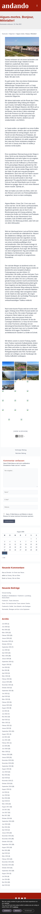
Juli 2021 (4, 737)
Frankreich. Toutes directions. (10, 600)
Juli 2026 (4, 624)
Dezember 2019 (6, 760)
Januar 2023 (5, 705)
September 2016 (6, 821)
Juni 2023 (5, 693)
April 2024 (5, 673)
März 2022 (5, 722)
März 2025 (5, 655)
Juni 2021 (5, 740)
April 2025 (5, 653)
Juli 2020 (4, 746)
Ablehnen (17, 910)
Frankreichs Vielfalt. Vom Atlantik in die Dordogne (16, 606)
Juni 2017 (5, 812)
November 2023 (6, 685)
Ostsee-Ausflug (6, 593)
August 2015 (5, 847)
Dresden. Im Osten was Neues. (15, 572)
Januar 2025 (5, 658)
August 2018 (5, 789)
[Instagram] (19, 898)
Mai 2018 (4, 798)
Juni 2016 (5, 824)
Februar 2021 (6, 743)
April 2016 (5, 830)
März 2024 (5, 676)
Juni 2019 (5, 772)
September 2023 (6, 690)
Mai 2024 (4, 670)
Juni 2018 (5, 795)
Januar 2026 (5, 638)
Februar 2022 (6, 725)
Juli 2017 (4, 809)
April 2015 (5, 853)
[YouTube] (22, 898)
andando (15, 6)
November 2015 (6, 838)
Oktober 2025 (6, 644)
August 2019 (5, 769)
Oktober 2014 (6, 868)
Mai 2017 (4, 815)
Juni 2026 (5, 626)
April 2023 (5, 696)
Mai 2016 (4, 827)
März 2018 (5, 804)
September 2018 (6, 786)
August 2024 (5, 664)
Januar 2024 (5, 682)
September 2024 (6, 661)
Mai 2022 (4, 716)
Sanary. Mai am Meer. (14, 575)
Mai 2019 (4, 775)
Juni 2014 (5, 879)
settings (15, 907)
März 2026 (5, 632)
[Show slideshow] (20, 431)
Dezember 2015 (6, 836)
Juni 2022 (5, 714)
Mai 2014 (4, 882)
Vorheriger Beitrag (20, 450)
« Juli (3, 557)
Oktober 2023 (6, 687)
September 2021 (6, 731)
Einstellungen (28, 910)
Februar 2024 (6, 679)
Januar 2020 (5, 757)
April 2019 (5, 778)
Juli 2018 (4, 792)
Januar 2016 (5, 833)
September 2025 (6, 647)
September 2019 (6, 766)
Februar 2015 (6, 859)
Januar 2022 (5, 728)
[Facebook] (16, 898)
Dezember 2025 (6, 641)
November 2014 (6, 865)
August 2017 (5, 807)
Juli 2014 (4, 876)
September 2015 (6, 844)
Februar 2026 (6, 635)
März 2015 (5, 856)
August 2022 (5, 708)
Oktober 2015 (6, 841)
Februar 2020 (6, 754)
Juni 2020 (5, 748)
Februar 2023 (6, 702)
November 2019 (6, 763)
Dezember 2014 (6, 862)
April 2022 (5, 719)
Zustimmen (7, 910)
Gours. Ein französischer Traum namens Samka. (16, 603)
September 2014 (6, 870)
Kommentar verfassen (6, 24)
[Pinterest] (25, 898)
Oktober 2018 (6, 783)
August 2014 (5, 873)
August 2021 (5, 734)
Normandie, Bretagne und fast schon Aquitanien (15, 609)
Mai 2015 (4, 850)
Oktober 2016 (6, 818)
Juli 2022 (4, 711)
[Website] (20, 507)
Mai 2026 (4, 629)
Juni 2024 (5, 667)
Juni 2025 (5, 650)
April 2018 (5, 801)
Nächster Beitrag (20, 453)
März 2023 (5, 699)
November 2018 (6, 780)
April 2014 (5, 885)
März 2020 (5, 751)
